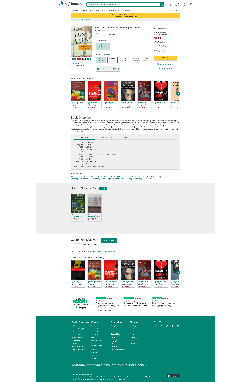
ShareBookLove (96, 326)
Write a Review (108, 240)
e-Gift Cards (94, 335)
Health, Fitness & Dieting (87, 177)
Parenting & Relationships (80, 179)
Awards (126, 137)
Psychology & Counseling (122, 179)
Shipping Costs (115, 341)
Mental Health (144, 177)
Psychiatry (96, 179)
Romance (75, 343)
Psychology (106, 179)
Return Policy (115, 346)
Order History (95, 355)
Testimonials (134, 343)
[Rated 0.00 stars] (100, 34)
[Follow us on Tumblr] (172, 326)
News (131, 340)
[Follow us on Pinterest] (167, 326)
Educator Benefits (96, 329)
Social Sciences (148, 179)
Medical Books (131, 177)
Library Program (116, 326)
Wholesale (114, 329)
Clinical (73, 177)
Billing (112, 343)
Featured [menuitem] (75, 10)
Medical (121, 177)
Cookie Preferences (133, 377)
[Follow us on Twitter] (161, 326)
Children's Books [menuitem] (100, 10)
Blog (92, 337)
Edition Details (84, 137)
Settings (93, 349)
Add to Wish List (165, 64)
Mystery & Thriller (77, 337)
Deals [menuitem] (91, 10)
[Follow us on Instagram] (178, 326)
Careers (132, 337)
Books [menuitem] (83, 10)
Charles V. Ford (103, 30)
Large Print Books (77, 346)
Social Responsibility (136, 335)
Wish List (93, 358)
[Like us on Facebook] (156, 326)
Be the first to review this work (104, 251)
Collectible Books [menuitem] (113, 10)
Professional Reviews (106, 137)
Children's (75, 326)
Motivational (155, 177)
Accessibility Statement (148, 377)
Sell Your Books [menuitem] (175, 10)
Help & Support (115, 338)
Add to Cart (166, 58)
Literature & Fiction (77, 335)
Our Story (133, 326)
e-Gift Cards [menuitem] (126, 10)
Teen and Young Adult (78, 329)
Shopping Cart (95, 352)
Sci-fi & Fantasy (76, 340)
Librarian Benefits (96, 332)
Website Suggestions (117, 349)
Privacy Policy (84, 377)
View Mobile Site (96, 340)
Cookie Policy (122, 377)
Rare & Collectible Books (79, 349)
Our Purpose (134, 329)
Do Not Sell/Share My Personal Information (103, 377)
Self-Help (137, 179)
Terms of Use (75, 377)
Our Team (133, 332)
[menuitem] (177, 4)
